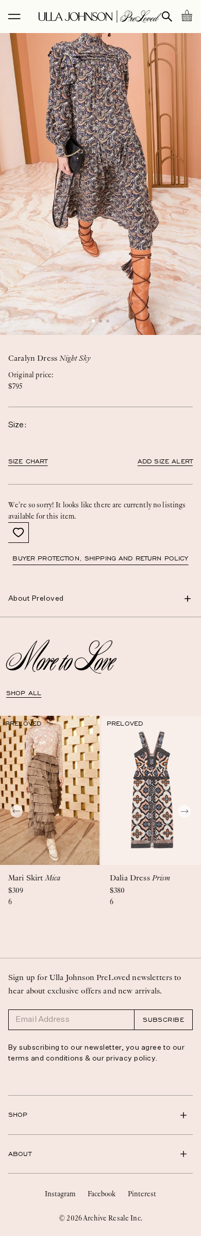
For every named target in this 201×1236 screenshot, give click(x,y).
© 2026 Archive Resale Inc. (100, 1218)
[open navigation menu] (14, 16)
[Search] (167, 16)
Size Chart (28, 461)
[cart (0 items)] (186, 15)
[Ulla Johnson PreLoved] (100, 16)
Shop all (23, 693)
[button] (93, 321)
